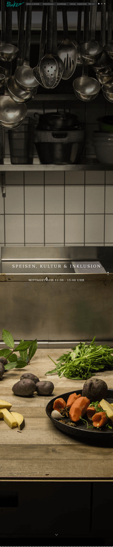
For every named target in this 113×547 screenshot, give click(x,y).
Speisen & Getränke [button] (32, 4)
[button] (3, 543)
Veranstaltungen (48, 4)
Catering (73, 4)
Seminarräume (82, 4)
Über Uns (91, 4)
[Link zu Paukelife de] (15, 4)
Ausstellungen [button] (61, 4)
